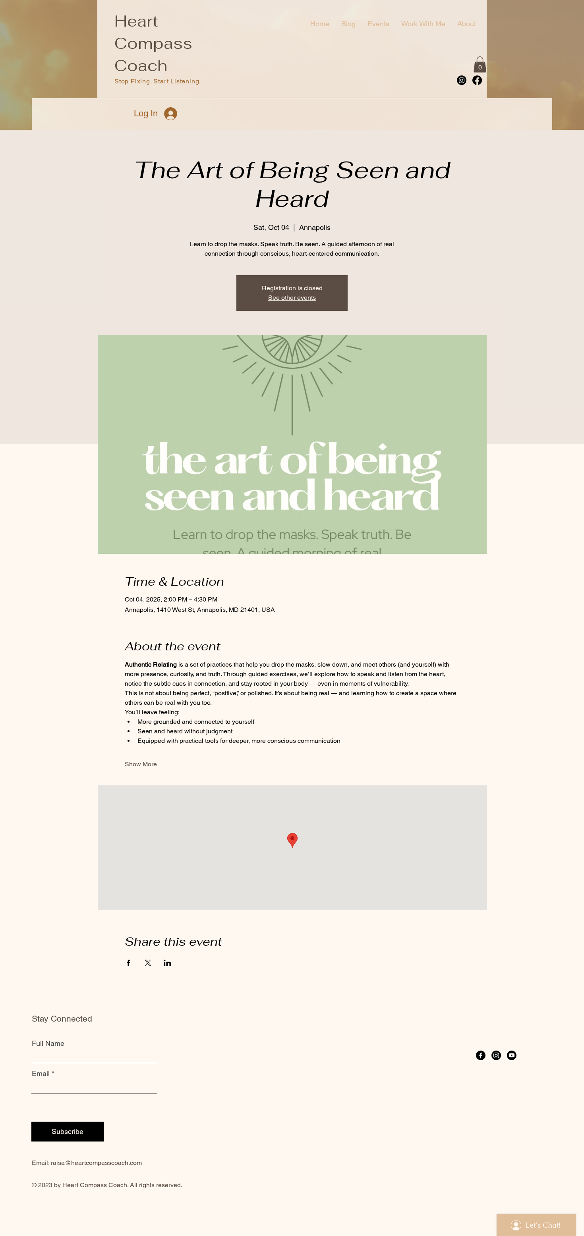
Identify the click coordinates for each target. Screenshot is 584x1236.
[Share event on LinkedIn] (167, 963)
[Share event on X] (148, 963)
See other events (292, 297)
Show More (141, 764)
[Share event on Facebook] (128, 963)
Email (41, 1073)
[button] (480, 64)
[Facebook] (477, 80)
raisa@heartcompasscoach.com (96, 1163)
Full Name (48, 1043)
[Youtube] (511, 1055)
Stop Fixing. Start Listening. (157, 81)
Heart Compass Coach (153, 43)
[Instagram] (461, 80)
